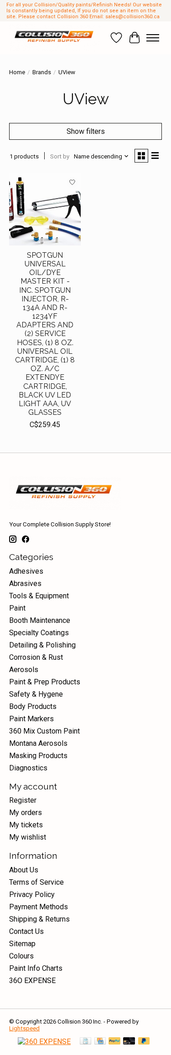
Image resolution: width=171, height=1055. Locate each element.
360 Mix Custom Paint (44, 731)
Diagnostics (28, 768)
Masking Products (38, 755)
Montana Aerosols (38, 743)
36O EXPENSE (32, 980)
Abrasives (25, 583)
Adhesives (26, 571)
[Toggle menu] (153, 38)
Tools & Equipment (39, 595)
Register (22, 800)
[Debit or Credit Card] (129, 1041)
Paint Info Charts (35, 968)
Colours (21, 956)
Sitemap (22, 943)
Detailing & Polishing (42, 645)
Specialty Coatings (39, 632)
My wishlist (27, 837)
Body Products (33, 706)
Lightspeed (24, 1028)
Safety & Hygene (36, 694)
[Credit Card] (100, 1041)
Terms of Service (36, 882)
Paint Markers (31, 718)
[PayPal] (114, 1041)
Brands (41, 72)
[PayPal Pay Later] (144, 1041)
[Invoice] (85, 1041)
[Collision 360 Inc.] (55, 37)
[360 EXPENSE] (44, 1041)
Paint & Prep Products (44, 682)
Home (17, 72)
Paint (17, 608)
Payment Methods (38, 906)
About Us (23, 870)
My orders (25, 812)
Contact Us (26, 931)
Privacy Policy (32, 894)
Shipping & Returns (39, 919)
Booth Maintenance (39, 620)
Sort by (59, 156)
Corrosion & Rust (36, 657)
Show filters (86, 131)
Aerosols (23, 669)
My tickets (26, 825)
